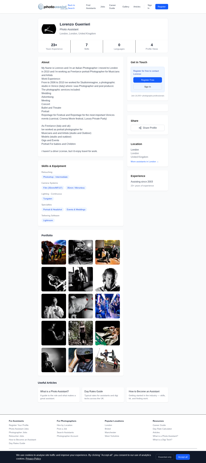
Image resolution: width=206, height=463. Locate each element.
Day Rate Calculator (162, 429)
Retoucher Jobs (16, 436)
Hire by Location (64, 425)
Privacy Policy (33, 458)
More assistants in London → (145, 161)
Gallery (125, 6)
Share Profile (150, 128)
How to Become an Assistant (22, 439)
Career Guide (112, 6)
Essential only (164, 457)
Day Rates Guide (17, 443)
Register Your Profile (19, 425)
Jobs (102, 6)
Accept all (182, 457)
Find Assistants (91, 6)
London (108, 425)
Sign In (150, 6)
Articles (136, 6)
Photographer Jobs (18, 432)
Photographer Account (67, 436)
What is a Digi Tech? (162, 439)
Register (162, 6)
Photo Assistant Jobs (19, 429)
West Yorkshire (112, 436)
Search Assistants (65, 432)
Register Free (147, 80)
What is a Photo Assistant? (165, 436)
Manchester (110, 432)
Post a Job (62, 429)
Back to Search (71, 6)
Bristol (108, 429)
